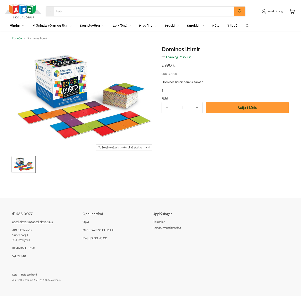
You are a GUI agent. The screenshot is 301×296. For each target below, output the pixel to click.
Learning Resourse (178, 57)
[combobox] (144, 11)
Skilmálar (159, 222)
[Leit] (239, 11)
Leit (14, 274)
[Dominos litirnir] (23, 164)
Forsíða (17, 38)
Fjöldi (165, 98)
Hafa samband (29, 274)
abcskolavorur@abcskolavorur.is (32, 222)
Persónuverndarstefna (167, 228)
